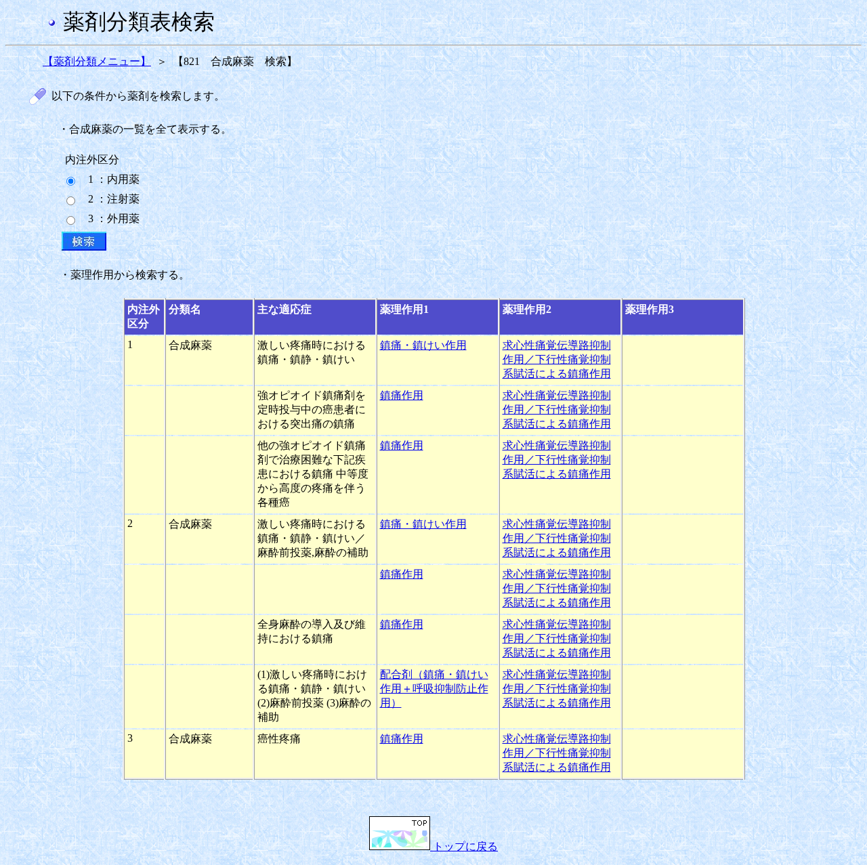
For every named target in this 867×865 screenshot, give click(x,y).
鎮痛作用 (401, 395)
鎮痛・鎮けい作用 (423, 345)
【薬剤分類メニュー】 (97, 61)
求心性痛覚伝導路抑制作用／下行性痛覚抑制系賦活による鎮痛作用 (557, 359)
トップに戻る (464, 846)
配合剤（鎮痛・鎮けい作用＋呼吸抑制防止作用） (434, 689)
